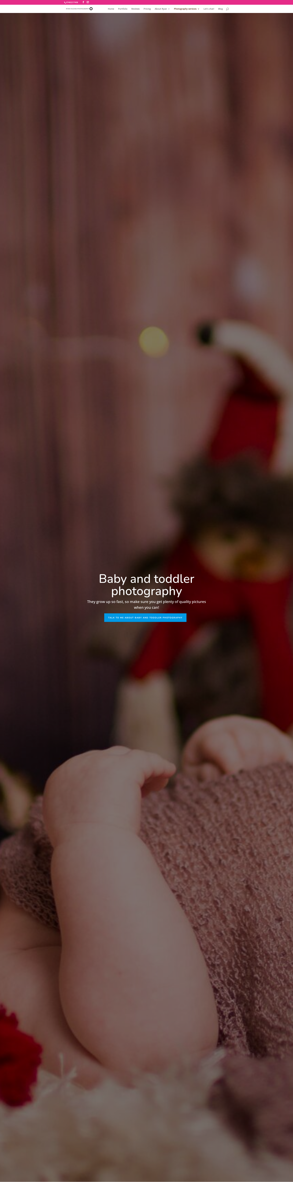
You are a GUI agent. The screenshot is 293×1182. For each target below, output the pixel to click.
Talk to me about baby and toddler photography (145, 617)
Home (111, 9)
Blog (220, 9)
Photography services (185, 9)
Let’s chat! (209, 9)
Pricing (147, 9)
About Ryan (161, 9)
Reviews (135, 9)
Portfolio (122, 9)
